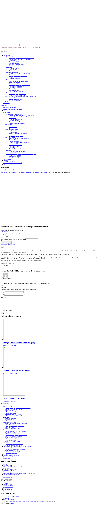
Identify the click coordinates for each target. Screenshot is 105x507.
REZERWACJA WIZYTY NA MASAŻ (12, 109)
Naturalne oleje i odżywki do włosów (17, 94)
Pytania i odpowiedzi (8, 487)
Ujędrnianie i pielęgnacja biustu (16, 78)
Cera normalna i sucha (14, 88)
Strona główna (4, 172)
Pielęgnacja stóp (12, 77)
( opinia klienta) (4, 231)
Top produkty (6, 477)
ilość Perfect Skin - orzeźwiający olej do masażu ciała (13, 239)
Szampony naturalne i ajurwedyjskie (17, 95)
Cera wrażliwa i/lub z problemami (16, 86)
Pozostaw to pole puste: (6, 310)
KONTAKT (6, 110)
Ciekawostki (6, 488)
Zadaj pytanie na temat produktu (8, 244)
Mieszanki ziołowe (7, 458)
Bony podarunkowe (7, 475)
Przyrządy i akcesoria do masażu (16, 64)
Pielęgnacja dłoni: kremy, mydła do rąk (18, 76)
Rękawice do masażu (14, 63)
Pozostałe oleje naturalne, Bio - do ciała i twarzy (36, 172)
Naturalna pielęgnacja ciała (12, 72)
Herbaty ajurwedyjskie (8, 456)
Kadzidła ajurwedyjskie (14, 100)
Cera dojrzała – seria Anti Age (16, 91)
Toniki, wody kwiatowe (14, 82)
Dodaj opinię (3, 285)
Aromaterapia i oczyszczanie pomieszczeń (15, 449)
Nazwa (3, 292)
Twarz (10, 70)
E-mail (2, 294)
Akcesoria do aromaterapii (12, 447)
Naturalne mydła (13, 74)
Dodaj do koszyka (7, 243)
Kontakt (5, 490)
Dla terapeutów (12, 60)
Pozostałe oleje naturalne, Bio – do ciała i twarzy (20, 59)
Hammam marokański (14, 68)
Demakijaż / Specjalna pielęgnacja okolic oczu (19, 85)
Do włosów (9, 92)
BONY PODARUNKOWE (9, 107)
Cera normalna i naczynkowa (15, 87)
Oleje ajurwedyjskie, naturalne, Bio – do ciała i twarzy (21, 58)
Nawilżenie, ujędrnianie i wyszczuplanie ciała (19, 73)
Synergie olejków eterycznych (16, 99)
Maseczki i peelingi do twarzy (16, 83)
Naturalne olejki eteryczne (15, 97)
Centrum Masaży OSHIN (9, 499)
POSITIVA (11, 503)
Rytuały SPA (9, 67)
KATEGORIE (6, 55)
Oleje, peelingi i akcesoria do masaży (14, 56)
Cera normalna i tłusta (14, 90)
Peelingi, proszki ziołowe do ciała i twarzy (18, 61)
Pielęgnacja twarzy (10, 79)
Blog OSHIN (6, 498)
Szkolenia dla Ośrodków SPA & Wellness (12, 497)
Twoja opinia (4, 307)
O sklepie (5, 483)
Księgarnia (5, 454)
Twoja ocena (4, 297)
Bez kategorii (6, 465)
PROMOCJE (6, 103)
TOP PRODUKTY (7, 101)
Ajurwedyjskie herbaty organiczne (11, 455)
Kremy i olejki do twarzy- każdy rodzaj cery (19, 81)
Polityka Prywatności (8, 485)
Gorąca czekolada (13, 69)
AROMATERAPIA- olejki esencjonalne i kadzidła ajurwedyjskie (21, 96)
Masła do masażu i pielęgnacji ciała (17, 65)
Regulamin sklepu (7, 484)
